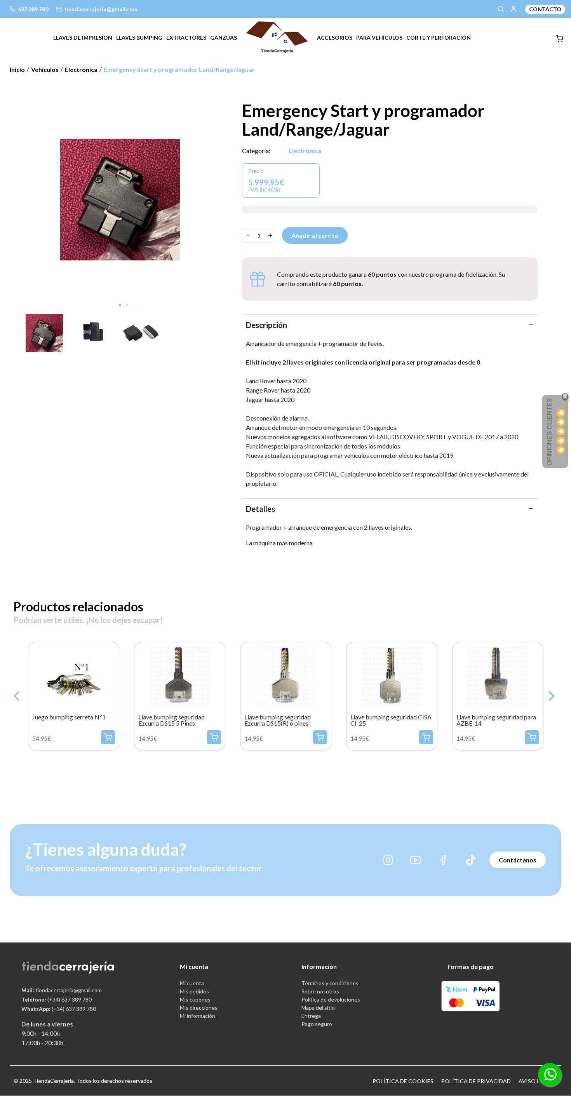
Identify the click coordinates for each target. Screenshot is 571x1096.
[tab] (82, 37)
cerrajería (87, 966)
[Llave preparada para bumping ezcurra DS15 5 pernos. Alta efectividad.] (180, 675)
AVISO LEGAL (536, 1081)
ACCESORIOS (334, 37)
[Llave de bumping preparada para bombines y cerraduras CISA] (392, 675)
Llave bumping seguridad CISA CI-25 (391, 720)
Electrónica (305, 150)
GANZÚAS (223, 37)
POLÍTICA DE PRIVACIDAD (476, 1081)
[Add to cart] (108, 737)
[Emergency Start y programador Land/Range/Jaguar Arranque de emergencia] (120, 198)
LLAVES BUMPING (139, 37)
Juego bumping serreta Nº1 (69, 717)
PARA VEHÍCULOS (379, 37)
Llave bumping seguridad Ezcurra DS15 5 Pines (171, 720)
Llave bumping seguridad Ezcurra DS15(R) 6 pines (277, 720)
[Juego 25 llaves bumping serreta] (74, 675)
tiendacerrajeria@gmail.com (61, 990)
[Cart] (559, 38)
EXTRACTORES (186, 37)
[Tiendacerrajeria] (277, 36)
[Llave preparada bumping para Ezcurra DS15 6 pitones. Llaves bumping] (286, 675)
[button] (120, 305)
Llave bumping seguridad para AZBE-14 (496, 720)
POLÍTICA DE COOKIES (403, 1081)
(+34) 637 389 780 (56, 999)
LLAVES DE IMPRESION (82, 37)
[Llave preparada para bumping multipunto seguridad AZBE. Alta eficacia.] (498, 675)
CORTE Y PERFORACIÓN (438, 37)
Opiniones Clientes (549, 432)
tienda (40, 966)
